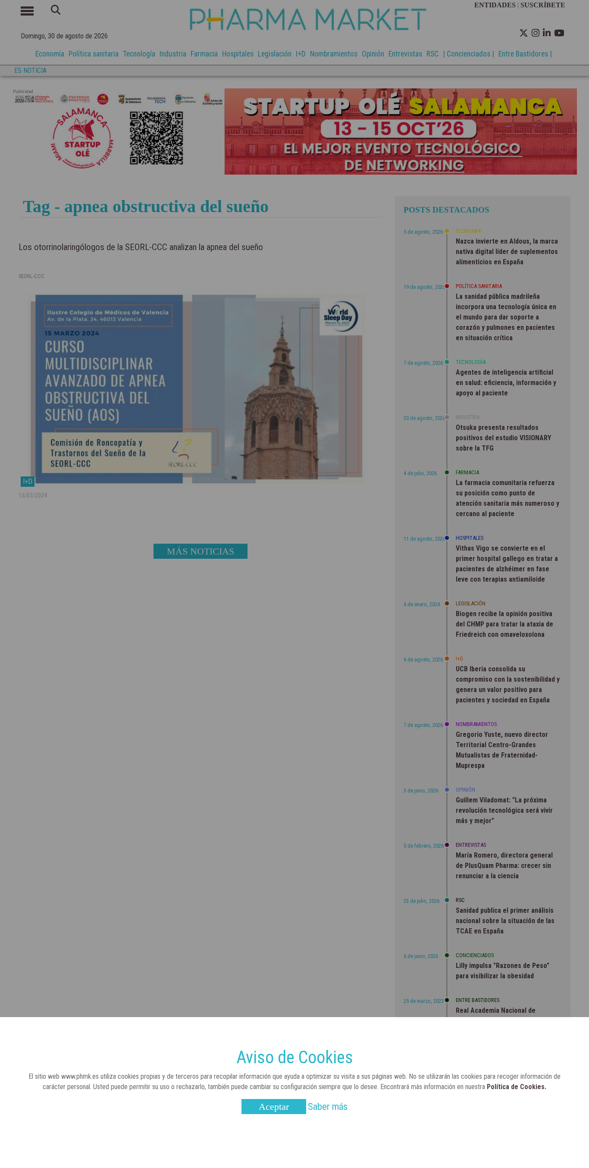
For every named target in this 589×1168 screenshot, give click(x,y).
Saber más (328, 1106)
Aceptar (274, 1106)
